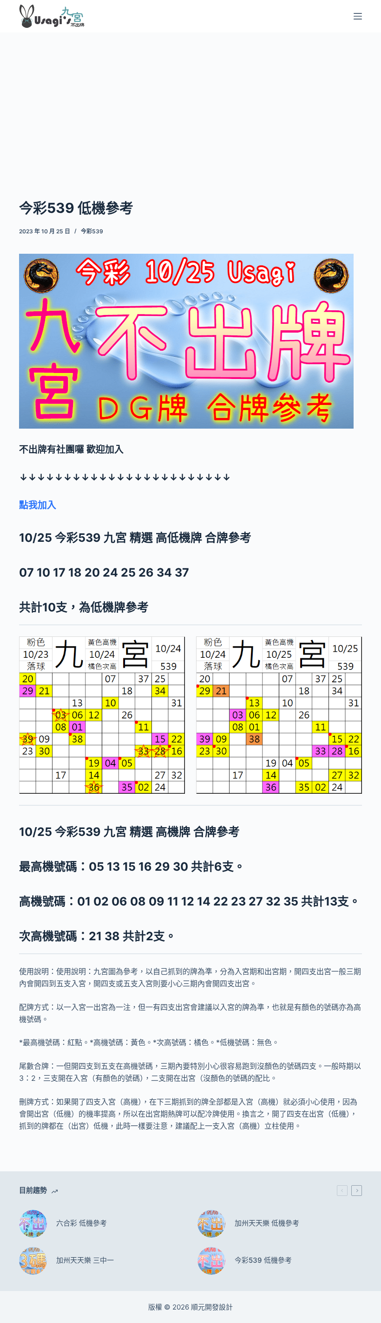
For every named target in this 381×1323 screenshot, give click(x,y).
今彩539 (92, 231)
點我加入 (37, 505)
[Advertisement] (190, 101)
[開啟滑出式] (358, 16)
